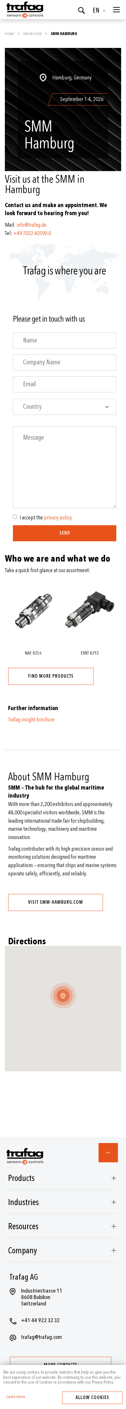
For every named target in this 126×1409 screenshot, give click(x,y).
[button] (100, 10)
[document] (63, 1377)
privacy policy (57, 518)
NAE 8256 (33, 653)
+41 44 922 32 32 (40, 1320)
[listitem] (63, 135)
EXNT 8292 (90, 653)
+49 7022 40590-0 (32, 233)
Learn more (15, 1396)
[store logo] (24, 9)
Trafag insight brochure (31, 720)
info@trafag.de (31, 225)
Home (10, 33)
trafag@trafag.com (41, 1337)
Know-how (32, 33)
